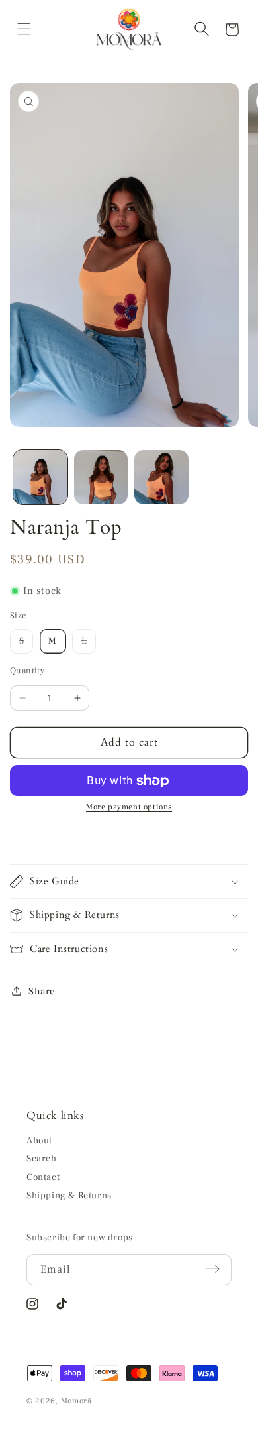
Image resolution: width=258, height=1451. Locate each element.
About (39, 1141)
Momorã (76, 1401)
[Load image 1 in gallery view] (40, 477)
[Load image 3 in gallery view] (161, 477)
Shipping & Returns (69, 1196)
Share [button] (42, 991)
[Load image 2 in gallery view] (101, 477)
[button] (26, 29)
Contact (43, 1177)
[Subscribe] (217, 1268)
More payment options (129, 807)
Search (41, 1159)
